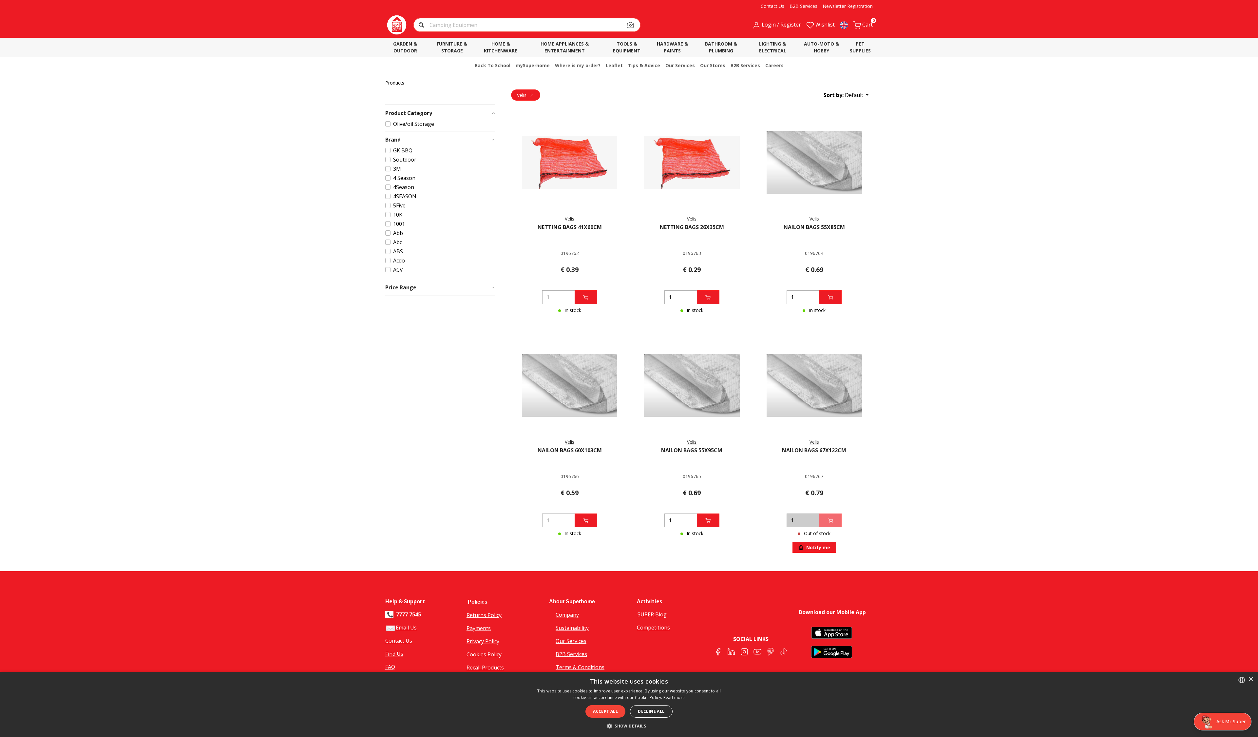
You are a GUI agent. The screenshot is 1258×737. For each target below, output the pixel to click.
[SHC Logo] (396, 24)
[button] (422, 25)
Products (394, 83)
